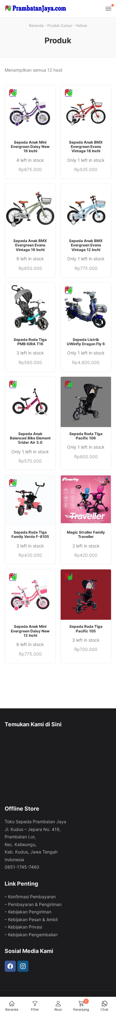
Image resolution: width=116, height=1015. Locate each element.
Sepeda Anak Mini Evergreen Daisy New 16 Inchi (30, 146)
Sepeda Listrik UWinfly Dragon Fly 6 (86, 342)
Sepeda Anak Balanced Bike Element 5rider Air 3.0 (30, 438)
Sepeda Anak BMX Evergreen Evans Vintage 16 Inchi (30, 245)
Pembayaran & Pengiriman (35, 904)
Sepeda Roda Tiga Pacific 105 (85, 628)
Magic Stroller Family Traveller (86, 534)
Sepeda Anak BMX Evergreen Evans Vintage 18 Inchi (86, 146)
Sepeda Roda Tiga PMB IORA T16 (30, 342)
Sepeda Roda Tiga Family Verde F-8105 (30, 534)
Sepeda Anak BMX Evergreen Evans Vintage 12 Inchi (86, 245)
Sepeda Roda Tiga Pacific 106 (85, 436)
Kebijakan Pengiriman (29, 911)
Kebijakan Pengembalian (33, 934)
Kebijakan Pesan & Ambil (33, 919)
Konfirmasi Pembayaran (32, 896)
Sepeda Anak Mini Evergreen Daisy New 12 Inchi (30, 631)
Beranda (36, 25)
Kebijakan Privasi (25, 926)
